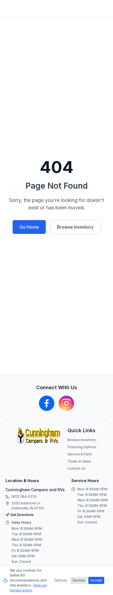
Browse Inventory (75, 227)
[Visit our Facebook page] (46, 403)
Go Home (29, 227)
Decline (79, 580)
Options (60, 580)
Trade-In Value (79, 461)
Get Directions (22, 515)
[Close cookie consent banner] (108, 580)
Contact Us (76, 468)
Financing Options (82, 447)
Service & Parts (79, 454)
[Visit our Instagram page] (66, 403)
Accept (96, 580)
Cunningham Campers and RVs (35, 489)
